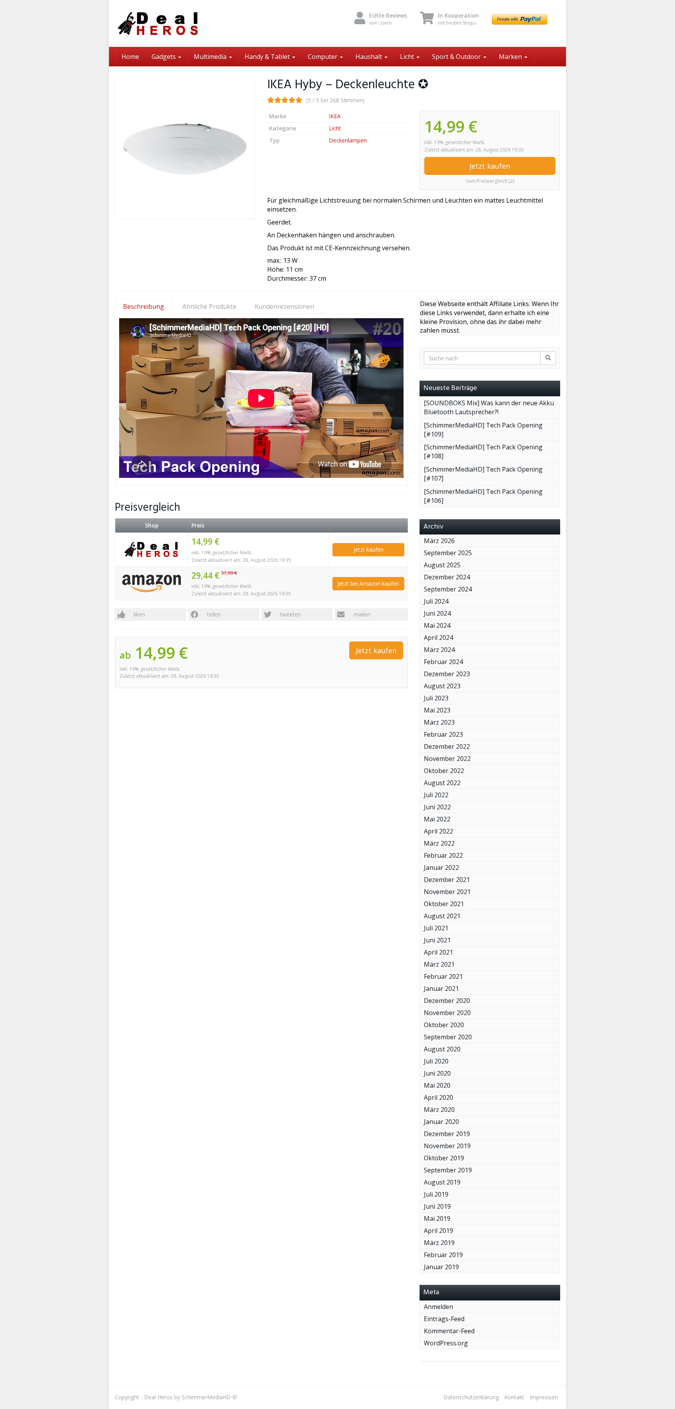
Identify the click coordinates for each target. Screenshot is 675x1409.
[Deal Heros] (185, 23)
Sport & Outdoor (457, 56)
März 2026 (439, 540)
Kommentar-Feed (449, 1331)
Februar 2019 (443, 1254)
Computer (323, 56)
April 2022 (438, 831)
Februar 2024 (443, 661)
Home (130, 56)
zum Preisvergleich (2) (490, 181)
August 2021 (442, 916)
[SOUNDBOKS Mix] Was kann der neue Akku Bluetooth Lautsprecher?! (489, 407)
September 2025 (448, 553)
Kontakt (514, 1397)
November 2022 (447, 758)
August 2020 (442, 1049)
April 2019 (438, 1230)
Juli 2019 (436, 1194)
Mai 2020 (437, 1085)
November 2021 (447, 891)
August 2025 (442, 565)
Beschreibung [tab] (143, 306)
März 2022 (439, 843)
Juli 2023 (436, 698)
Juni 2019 (437, 1206)
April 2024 (438, 637)
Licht (408, 56)
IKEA (335, 116)
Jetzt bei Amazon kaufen (368, 583)
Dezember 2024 (447, 577)
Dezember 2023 (447, 674)
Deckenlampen (348, 140)
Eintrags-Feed (444, 1319)
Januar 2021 (441, 988)
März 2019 (439, 1242)
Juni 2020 (437, 1073)
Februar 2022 (443, 855)
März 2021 (439, 964)
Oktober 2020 (444, 1025)
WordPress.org (446, 1343)
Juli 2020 (436, 1061)
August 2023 (442, 686)
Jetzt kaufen (490, 166)
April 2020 (438, 1097)
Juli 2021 (436, 928)
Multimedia (211, 56)
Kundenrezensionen (284, 306)
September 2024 (448, 589)
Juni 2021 (437, 940)
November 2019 (447, 1146)
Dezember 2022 (447, 746)
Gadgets (164, 56)
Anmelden (438, 1306)
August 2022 (442, 782)
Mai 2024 (437, 625)
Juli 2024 (436, 601)
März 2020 (439, 1109)
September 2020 (448, 1037)
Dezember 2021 (447, 879)
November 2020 (447, 1012)
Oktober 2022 (444, 770)
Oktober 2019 (444, 1158)
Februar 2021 (443, 976)
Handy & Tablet (268, 56)
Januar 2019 (441, 1267)
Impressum (544, 1397)
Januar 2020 (441, 1121)
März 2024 (439, 649)
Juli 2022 (436, 795)
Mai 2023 (437, 710)
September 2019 (448, 1170)
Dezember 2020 (447, 1000)
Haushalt (369, 56)
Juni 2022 (437, 807)
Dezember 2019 (447, 1133)
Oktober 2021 (444, 904)
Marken (511, 56)
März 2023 (439, 722)
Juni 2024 (437, 613)
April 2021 (438, 952)
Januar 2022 (441, 867)
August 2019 (442, 1182)
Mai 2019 (437, 1218)
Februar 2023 (443, 734)
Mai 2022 (437, 819)
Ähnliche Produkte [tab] (209, 306)
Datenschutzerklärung (471, 1397)
